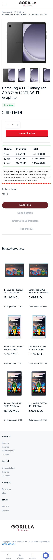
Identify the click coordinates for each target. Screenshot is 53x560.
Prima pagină (7, 12)
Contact (5, 455)
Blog (4, 493)
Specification (25, 213)
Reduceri (5, 443)
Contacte (6, 476)
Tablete (21, 12)
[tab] (25, 205)
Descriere (25, 205)
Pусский (5, 510)
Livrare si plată (8, 451)
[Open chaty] (46, 555)
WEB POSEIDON (8, 544)
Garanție (5, 447)
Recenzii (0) (26, 229)
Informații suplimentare (25, 221)
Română (5, 506)
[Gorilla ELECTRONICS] (27, 3)
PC (15, 12)
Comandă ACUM (27, 133)
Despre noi (6, 489)
